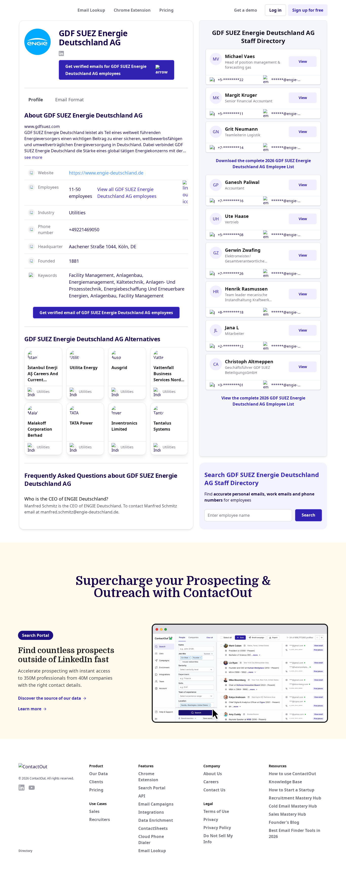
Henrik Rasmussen (246, 289)
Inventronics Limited (124, 426)
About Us (212, 773)
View (303, 61)
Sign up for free (307, 10)
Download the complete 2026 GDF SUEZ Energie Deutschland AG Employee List (263, 163)
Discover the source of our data (49, 698)
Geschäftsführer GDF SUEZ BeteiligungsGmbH (247, 370)
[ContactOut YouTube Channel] (32, 816)
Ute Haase (237, 216)
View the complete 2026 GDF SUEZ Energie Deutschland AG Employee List (263, 401)
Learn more (29, 709)
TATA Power (81, 423)
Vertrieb (232, 222)
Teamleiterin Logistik (242, 134)
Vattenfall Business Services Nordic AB (168, 374)
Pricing (166, 10)
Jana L (232, 328)
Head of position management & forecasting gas (252, 65)
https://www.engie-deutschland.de (106, 173)
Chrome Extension (132, 10)
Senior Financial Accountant (248, 101)
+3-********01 (230, 385)
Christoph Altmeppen (249, 361)
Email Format (69, 100)
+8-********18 (230, 312)
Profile (35, 100)
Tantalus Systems (162, 426)
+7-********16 (230, 200)
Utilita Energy (84, 367)
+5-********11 (230, 113)
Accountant (234, 188)
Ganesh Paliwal (242, 182)
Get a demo (245, 10)
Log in (275, 10)
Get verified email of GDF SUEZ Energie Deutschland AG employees (106, 312)
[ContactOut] (43, 10)
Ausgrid (119, 367)
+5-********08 (230, 234)
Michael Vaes (240, 56)
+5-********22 (230, 79)
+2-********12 (230, 346)
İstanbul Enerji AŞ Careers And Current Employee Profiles (43, 374)
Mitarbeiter (234, 333)
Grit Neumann (241, 129)
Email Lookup (91, 10)
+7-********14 (230, 147)
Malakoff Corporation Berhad (40, 429)
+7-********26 (230, 273)
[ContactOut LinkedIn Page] (21, 816)
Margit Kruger (241, 95)
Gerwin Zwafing (242, 250)
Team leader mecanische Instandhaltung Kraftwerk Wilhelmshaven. (247, 297)
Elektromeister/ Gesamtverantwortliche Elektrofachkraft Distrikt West (249, 259)
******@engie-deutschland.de (284, 79)
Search (308, 515)
